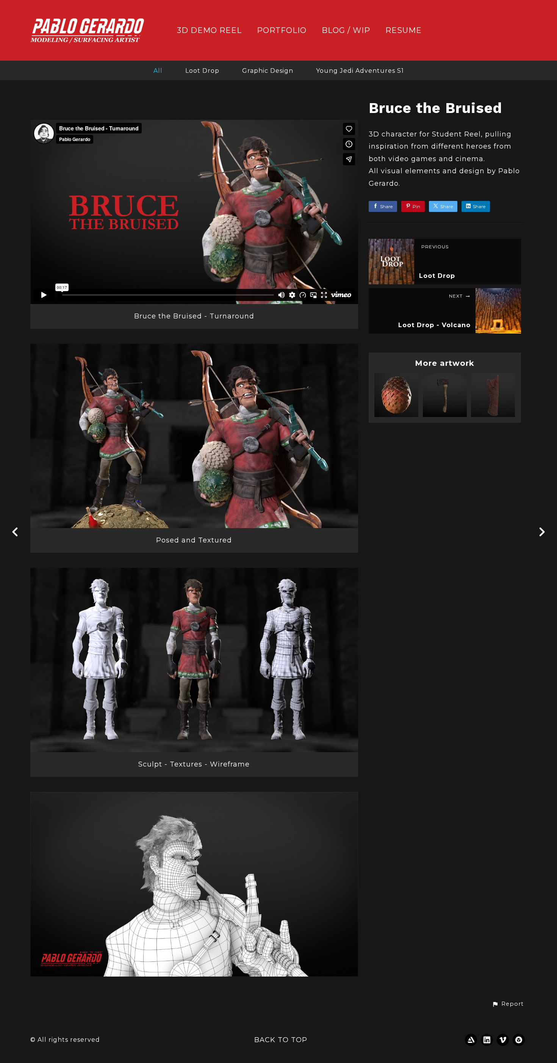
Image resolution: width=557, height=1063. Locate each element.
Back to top (280, 1040)
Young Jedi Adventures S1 (360, 70)
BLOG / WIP (346, 30)
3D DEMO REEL (209, 30)
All (158, 70)
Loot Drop (202, 70)
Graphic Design (267, 70)
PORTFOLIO (282, 30)
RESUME (403, 30)
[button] (508, 1004)
